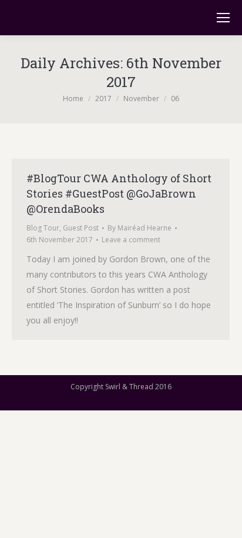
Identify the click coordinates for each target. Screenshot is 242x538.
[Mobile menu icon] (223, 18)
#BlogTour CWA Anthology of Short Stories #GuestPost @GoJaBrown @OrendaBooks (118, 193)
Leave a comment (131, 240)
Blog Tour (42, 228)
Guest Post (81, 228)
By (139, 228)
